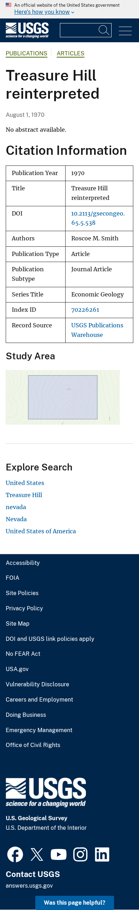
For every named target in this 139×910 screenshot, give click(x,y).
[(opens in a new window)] (15, 853)
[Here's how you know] (69, 9)
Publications (26, 53)
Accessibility (23, 563)
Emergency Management (39, 730)
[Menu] (125, 31)
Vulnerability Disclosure (37, 684)
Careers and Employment (39, 700)
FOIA (12, 578)
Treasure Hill (24, 494)
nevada (16, 507)
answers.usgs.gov (29, 885)
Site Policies (22, 593)
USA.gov (17, 669)
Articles (70, 53)
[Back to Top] (113, 884)
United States (25, 482)
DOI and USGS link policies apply (50, 639)
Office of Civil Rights (33, 745)
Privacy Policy (24, 608)
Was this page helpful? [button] (74, 902)
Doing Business (26, 715)
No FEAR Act (23, 654)
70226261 (85, 309)
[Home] (27, 36)
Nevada (16, 519)
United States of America (41, 531)
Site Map (18, 624)
